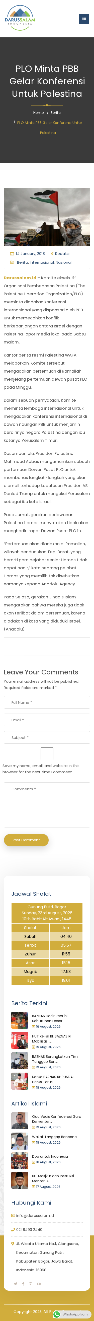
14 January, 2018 (30, 253)
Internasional (42, 262)
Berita (56, 112)
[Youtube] (39, 1284)
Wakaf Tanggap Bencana (54, 1136)
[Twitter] (15, 1284)
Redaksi (62, 253)
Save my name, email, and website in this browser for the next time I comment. (41, 769)
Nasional (63, 262)
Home (38, 112)
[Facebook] (23, 1284)
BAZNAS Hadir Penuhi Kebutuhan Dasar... (49, 1018)
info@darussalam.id (35, 1215)
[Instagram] (30, 1284)
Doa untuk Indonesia (50, 1156)
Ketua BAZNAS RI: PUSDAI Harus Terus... (52, 1079)
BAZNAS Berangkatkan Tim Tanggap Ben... (55, 1059)
